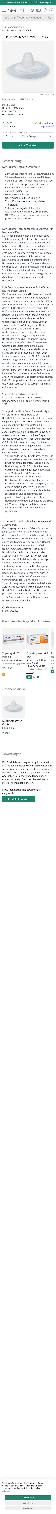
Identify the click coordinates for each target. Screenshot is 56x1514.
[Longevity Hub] (32, 10)
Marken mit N (14, 27)
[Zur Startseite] (15, 10)
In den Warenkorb (28, 145)
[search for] (49, 17)
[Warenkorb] (51, 10)
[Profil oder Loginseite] (45, 10)
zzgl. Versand (47, 126)
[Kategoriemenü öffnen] (4, 10)
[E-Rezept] (39, 10)
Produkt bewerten (18, 799)
